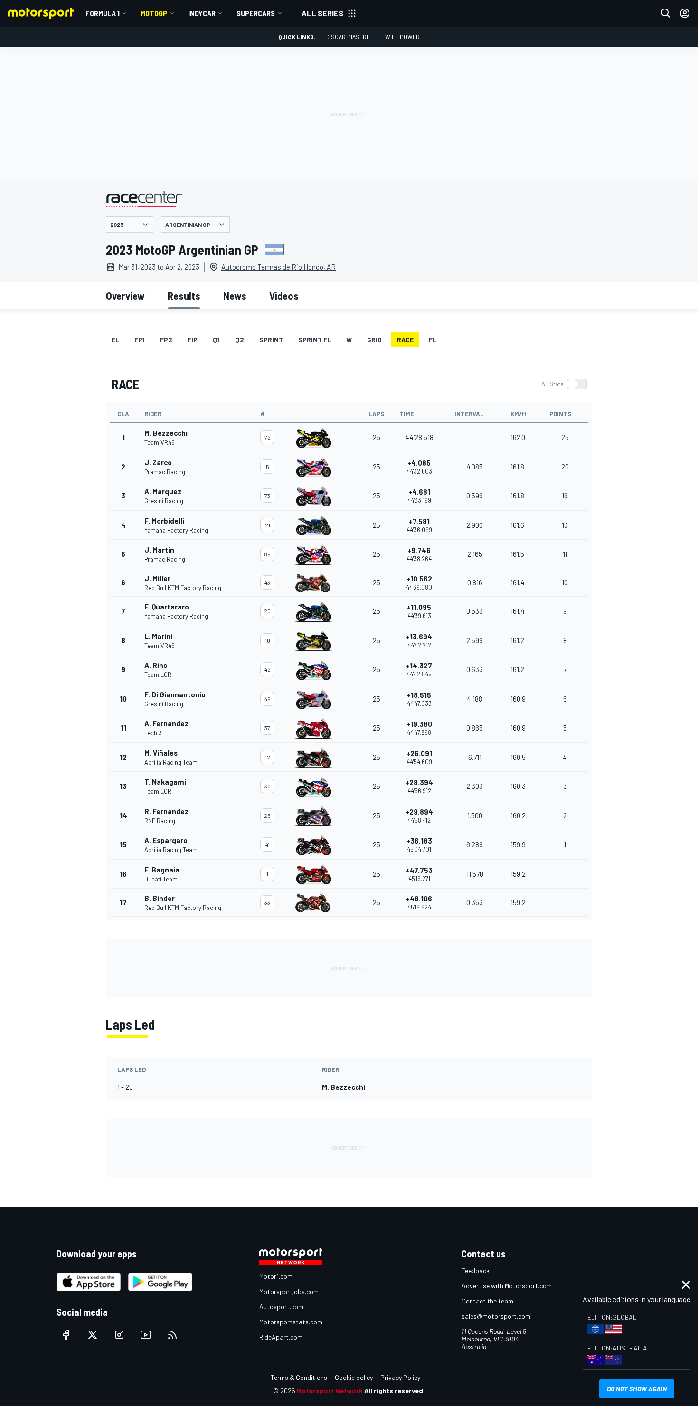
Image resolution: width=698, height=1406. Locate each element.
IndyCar (202, 13)
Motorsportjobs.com (289, 1291)
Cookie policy (354, 1377)
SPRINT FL (314, 340)
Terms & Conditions (299, 1377)
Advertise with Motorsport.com (507, 1286)
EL (115, 340)
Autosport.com (281, 1307)
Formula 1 (102, 13)
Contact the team (487, 1301)
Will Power (402, 37)
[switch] (563, 384)
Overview (125, 295)
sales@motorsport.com (496, 1316)
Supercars (255, 13)
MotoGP (154, 13)
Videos (284, 295)
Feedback (476, 1270)
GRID (374, 340)
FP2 (166, 340)
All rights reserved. (394, 1391)
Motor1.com (275, 1276)
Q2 (239, 340)
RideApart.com (280, 1337)
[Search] (665, 13)
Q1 (216, 340)
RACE (405, 340)
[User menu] (684, 13)
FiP (193, 340)
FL (432, 340)
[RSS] (172, 1334)
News (234, 295)
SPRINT (271, 340)
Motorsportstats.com (290, 1322)
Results (184, 295)
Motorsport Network (330, 1391)
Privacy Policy (400, 1377)
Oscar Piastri (347, 37)
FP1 (139, 340)
